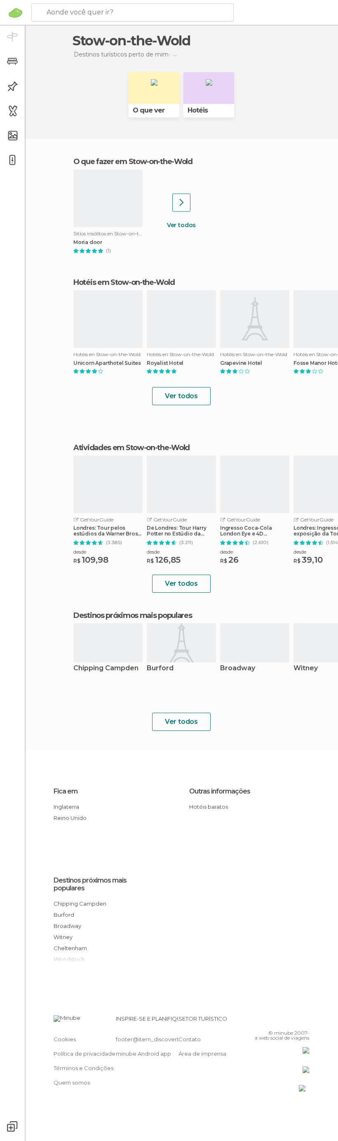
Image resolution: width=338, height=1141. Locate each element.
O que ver (148, 110)
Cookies (65, 1039)
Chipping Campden (105, 668)
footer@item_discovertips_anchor (162, 1039)
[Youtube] (304, 1021)
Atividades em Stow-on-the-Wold (131, 447)
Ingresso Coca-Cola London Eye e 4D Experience (246, 531)
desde (79, 552)
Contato (189, 1039)
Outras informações (219, 791)
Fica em (65, 791)
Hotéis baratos (208, 806)
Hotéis (198, 110)
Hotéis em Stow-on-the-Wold (123, 282)
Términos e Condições (83, 1068)
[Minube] (15, 13)
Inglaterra (66, 806)
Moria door (87, 242)
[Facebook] (271, 1021)
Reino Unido (70, 818)
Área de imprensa (202, 1053)
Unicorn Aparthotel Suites (107, 363)
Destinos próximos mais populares (132, 615)
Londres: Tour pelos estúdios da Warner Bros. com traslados (106, 531)
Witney (63, 937)
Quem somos (72, 1082)
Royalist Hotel (165, 363)
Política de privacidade (84, 1053)
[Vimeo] (293, 1021)
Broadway (237, 668)
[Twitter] (282, 1021)
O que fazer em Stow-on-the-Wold (132, 161)
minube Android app (143, 1053)
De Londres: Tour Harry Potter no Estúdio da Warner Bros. (177, 531)
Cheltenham (70, 948)
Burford (160, 668)
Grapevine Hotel (241, 363)
